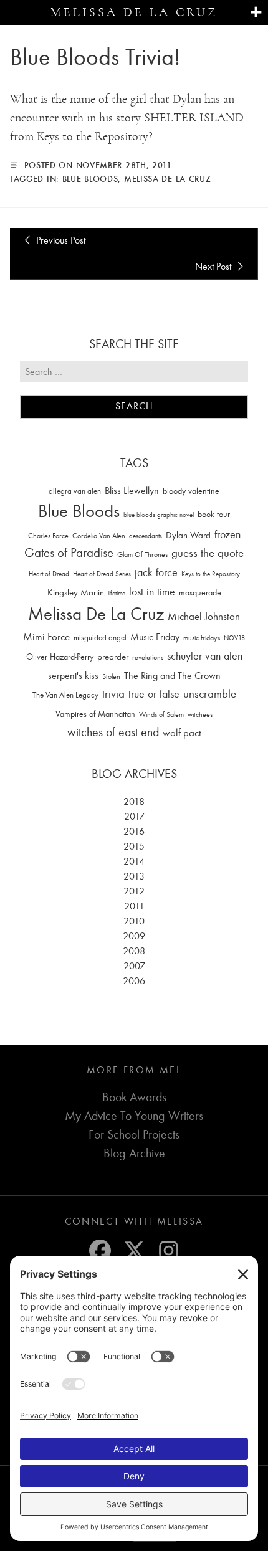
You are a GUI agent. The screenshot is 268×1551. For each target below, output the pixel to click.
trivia (113, 694)
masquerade (200, 592)
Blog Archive (134, 1153)
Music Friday (154, 637)
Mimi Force (46, 636)
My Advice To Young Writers (134, 1116)
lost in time (152, 592)
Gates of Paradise (68, 553)
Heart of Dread (49, 574)
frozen (227, 534)
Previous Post (59, 240)
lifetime (116, 593)
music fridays (201, 637)
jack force (156, 572)
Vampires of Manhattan (95, 714)
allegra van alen (75, 491)
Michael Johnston (204, 616)
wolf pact (182, 732)
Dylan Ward (188, 535)
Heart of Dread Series (102, 574)
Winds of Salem (161, 715)
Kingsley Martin (75, 592)
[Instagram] (168, 1250)
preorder (112, 657)
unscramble (209, 694)
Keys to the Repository (210, 574)
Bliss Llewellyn (132, 490)
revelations (147, 657)
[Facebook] (100, 1250)
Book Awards (134, 1097)
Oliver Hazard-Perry (59, 657)
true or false (153, 694)
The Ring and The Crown (172, 675)
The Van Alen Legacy (65, 695)
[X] (134, 1250)
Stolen (111, 676)
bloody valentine (191, 491)
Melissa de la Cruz (134, 12)
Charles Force (48, 535)
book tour (214, 514)
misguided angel (100, 637)
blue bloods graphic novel (158, 515)
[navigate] (255, 13)
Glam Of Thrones (142, 554)
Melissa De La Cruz (167, 179)
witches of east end (113, 732)
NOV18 (234, 638)
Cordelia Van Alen (98, 535)
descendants (145, 536)
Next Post (214, 266)
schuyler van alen (204, 656)
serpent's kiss (73, 675)
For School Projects (134, 1134)
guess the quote (207, 553)
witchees (200, 715)
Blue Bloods (90, 179)
